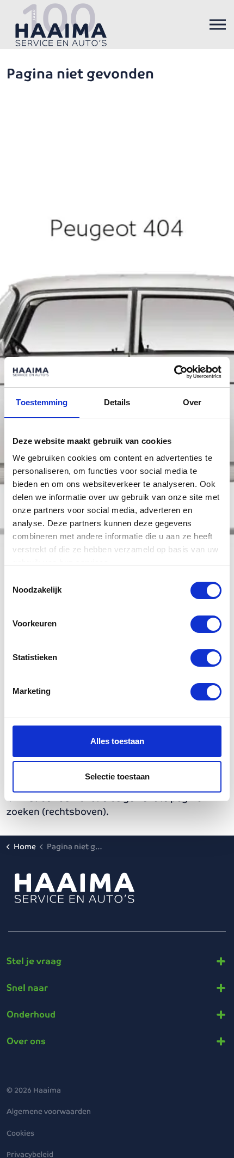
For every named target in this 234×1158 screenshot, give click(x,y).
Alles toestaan (117, 741)
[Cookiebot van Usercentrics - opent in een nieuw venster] (173, 372)
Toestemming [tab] (41, 402)
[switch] (205, 624)
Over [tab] (192, 402)
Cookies (20, 1133)
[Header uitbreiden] (217, 24)
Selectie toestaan (117, 776)
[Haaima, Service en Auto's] (61, 24)
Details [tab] (117, 402)
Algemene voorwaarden (49, 1111)
